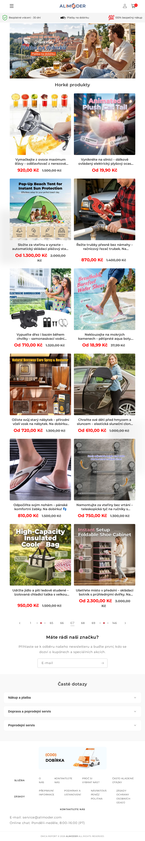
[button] (133, 6)
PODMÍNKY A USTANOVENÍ (72, 792)
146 (114, 623)
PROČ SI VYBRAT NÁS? (90, 780)
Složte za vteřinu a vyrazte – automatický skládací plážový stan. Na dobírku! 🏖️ (40, 247)
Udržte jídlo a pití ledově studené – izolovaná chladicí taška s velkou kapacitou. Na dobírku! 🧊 (40, 592)
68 (83, 623)
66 (62, 623)
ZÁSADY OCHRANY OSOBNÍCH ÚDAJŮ (123, 796)
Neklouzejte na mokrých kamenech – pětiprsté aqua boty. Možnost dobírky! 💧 (104, 337)
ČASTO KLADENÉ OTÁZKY (123, 780)
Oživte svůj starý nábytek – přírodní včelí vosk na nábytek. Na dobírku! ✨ (40, 422)
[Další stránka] (125, 623)
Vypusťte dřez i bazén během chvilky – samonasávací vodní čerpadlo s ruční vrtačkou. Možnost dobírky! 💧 (40, 337)
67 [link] (72, 623)
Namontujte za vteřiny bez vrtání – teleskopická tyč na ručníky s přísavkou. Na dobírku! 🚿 (104, 507)
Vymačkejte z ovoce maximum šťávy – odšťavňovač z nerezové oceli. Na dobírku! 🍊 (40, 162)
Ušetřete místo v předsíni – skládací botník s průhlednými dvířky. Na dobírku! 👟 (104, 592)
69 (93, 623)
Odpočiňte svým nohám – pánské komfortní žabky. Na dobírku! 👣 (40, 507)
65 (51, 623)
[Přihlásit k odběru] (102, 663)
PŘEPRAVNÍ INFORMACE (46, 792)
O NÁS (41, 780)
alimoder (72, 836)
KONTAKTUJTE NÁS (63, 780)
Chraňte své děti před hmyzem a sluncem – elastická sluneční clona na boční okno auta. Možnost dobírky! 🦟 (104, 422)
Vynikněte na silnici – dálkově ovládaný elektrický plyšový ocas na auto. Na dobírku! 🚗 (104, 162)
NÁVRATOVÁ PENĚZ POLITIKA (99, 794)
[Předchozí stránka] (20, 623)
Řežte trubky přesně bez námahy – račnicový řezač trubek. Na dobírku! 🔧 (104, 247)
